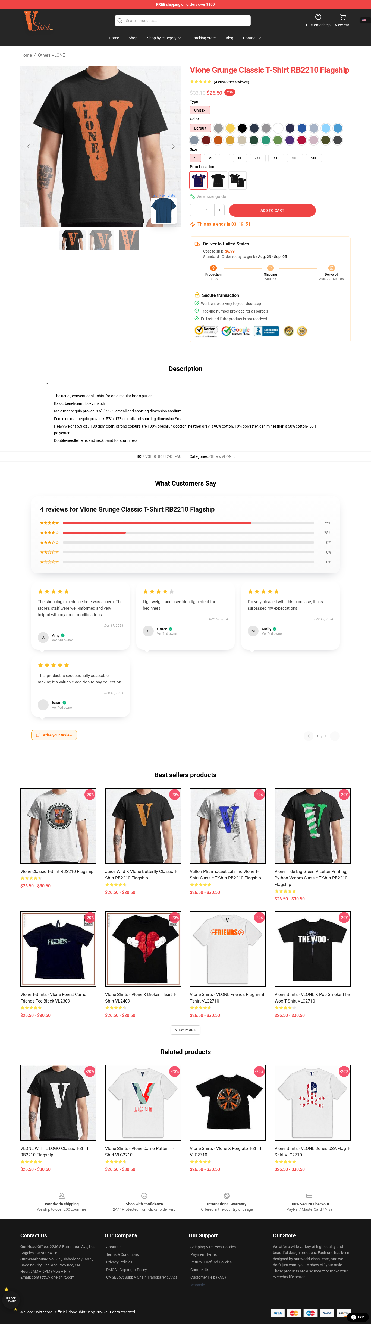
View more (185, 1030)
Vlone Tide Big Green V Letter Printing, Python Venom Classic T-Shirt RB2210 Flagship (311, 878)
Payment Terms (203, 1254)
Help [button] (361, 1317)
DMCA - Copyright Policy (126, 1270)
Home (26, 55)
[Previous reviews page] (308, 736)
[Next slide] (172, 146)
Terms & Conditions (122, 1254)
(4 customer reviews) (231, 82)
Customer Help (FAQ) (208, 1277)
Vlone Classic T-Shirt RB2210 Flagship (56, 871)
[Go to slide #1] (72, 240)
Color (194, 119)
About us (113, 1247)
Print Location (202, 167)
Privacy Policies (119, 1262)
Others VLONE (51, 55)
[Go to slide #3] (129, 240)
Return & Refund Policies (211, 1262)
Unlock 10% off (11, 1300)
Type (194, 101)
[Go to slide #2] (101, 240)
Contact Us (199, 1270)
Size (193, 149)
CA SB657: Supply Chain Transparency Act (141, 1277)
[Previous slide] (28, 146)
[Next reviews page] (335, 736)
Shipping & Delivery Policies (213, 1247)
